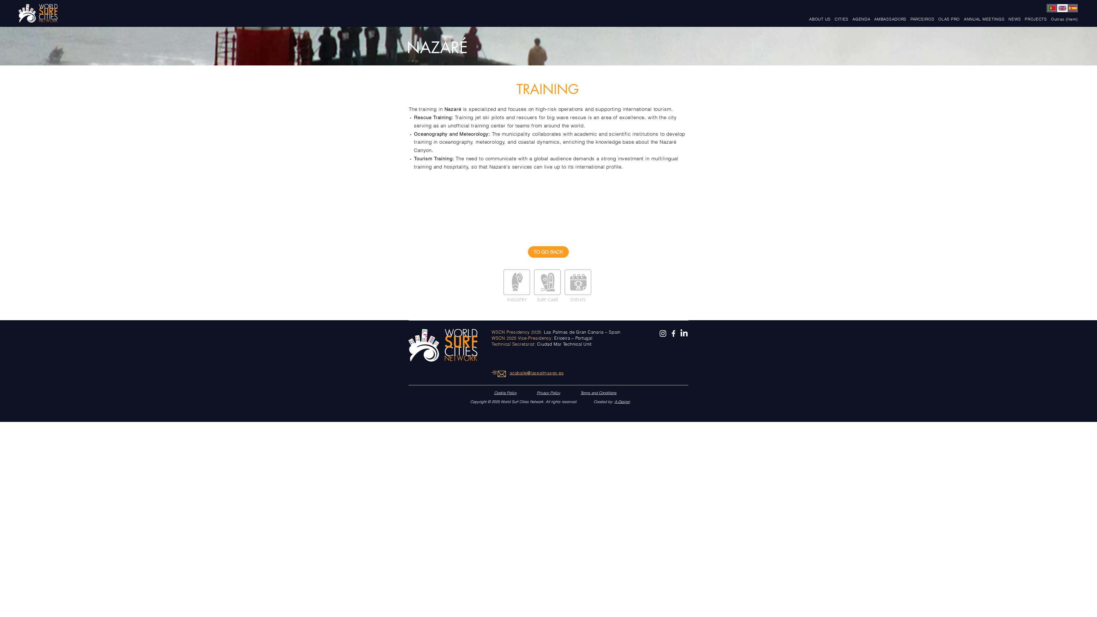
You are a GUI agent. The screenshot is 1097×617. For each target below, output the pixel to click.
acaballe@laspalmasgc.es (537, 373)
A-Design (622, 401)
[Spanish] (1073, 8)
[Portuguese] (1052, 8)
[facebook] (673, 333)
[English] (1062, 8)
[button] (1036, 19)
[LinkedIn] (684, 333)
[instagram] (662, 333)
